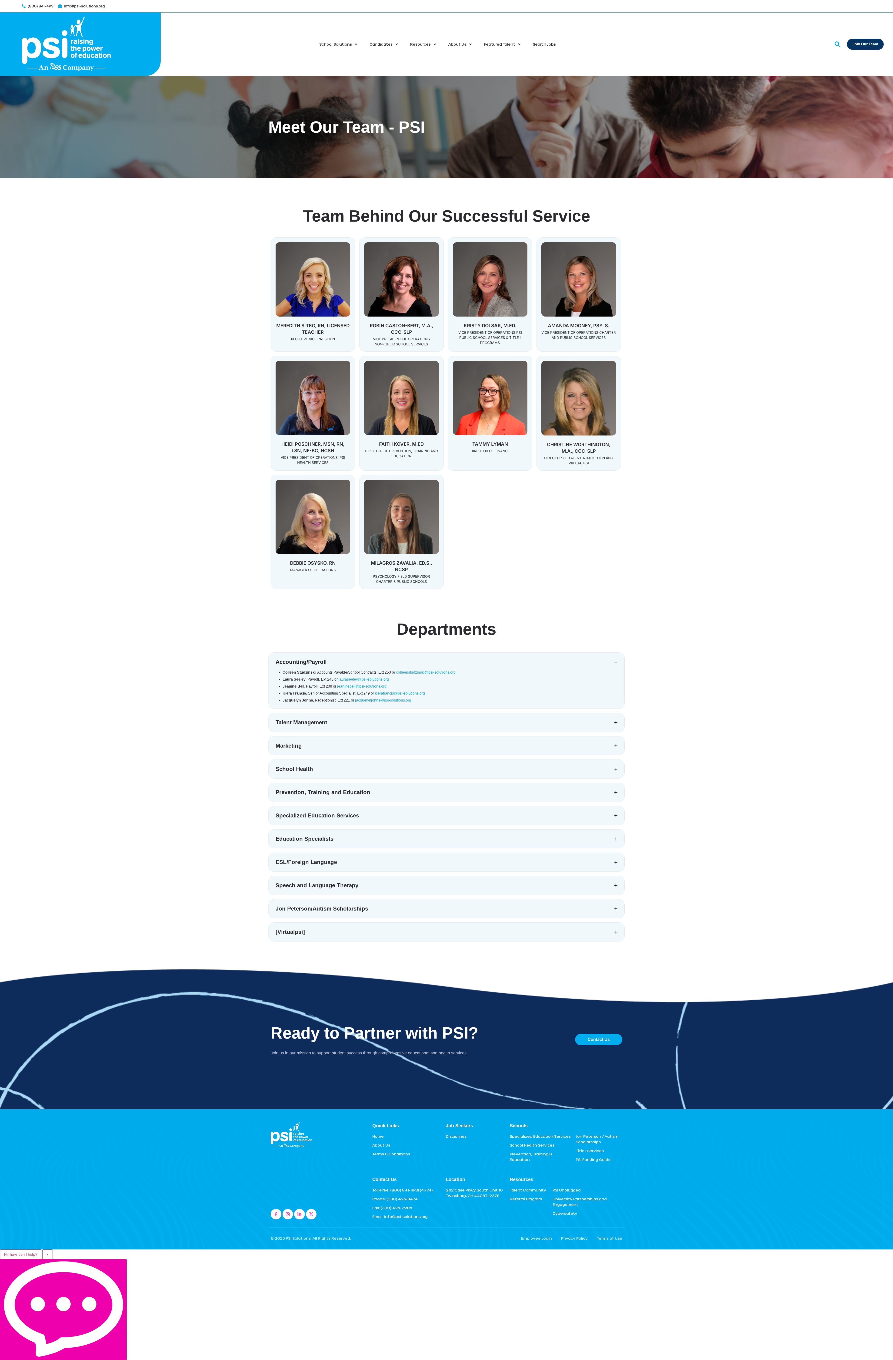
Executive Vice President (313, 339)
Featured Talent (499, 44)
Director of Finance (490, 451)
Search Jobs (544, 44)
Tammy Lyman (490, 444)
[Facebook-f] (276, 1214)
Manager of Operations (313, 570)
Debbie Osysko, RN (313, 563)
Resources (420, 44)
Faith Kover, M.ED (401, 444)
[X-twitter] (311, 1214)
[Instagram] (288, 1214)
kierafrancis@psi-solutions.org (400, 693)
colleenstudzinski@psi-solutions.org (426, 672)
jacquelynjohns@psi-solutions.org (383, 700)
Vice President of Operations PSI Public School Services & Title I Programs (490, 337)
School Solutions (335, 44)
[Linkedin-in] (299, 1214)
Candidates (381, 44)
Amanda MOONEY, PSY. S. (578, 325)
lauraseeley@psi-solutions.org (364, 679)
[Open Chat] (63, 1309)
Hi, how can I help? (20, 1254)
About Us (457, 44)
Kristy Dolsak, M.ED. (490, 325)
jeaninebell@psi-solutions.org (362, 686)
